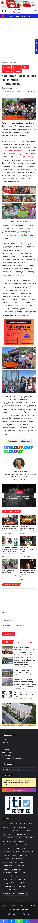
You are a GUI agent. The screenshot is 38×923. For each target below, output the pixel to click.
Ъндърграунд (8, 897)
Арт (18, 824)
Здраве (24, 845)
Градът (19, 838)
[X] (19, 480)
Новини (18, 71)
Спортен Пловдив (10, 886)
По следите (20, 879)
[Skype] (25, 447)
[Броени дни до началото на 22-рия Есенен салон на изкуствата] (7, 694)
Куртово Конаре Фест (18, 235)
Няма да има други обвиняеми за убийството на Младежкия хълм (24, 650)
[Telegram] (10, 451)
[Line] (20, 451)
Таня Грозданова (9, 88)
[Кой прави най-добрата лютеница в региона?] (10, 520)
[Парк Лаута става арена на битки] (10, 564)
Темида (7, 890)
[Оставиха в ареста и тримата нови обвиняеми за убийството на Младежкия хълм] (7, 660)
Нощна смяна (21, 865)
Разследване (8, 883)
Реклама (5, 743)
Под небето (20, 876)
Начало (5, 62)
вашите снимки (22, 897)
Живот (25, 67)
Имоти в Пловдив (9, 855)
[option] (19, 495)
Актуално (6, 67)
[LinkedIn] (10, 447)
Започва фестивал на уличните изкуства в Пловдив (27, 572)
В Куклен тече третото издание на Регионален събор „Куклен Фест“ (10, 549)
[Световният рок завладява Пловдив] (28, 520)
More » (24, 476)
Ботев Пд (7, 827)
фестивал (26, 441)
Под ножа (7, 879)
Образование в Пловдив (11, 869)
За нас (4, 739)
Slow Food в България (26, 157)
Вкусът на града (23, 831)
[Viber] (15, 451)
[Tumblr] (15, 447)
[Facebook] (5, 447)
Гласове (7, 838)
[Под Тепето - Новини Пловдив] (19, 11)
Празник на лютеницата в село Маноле (26, 549)
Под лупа (7, 876)
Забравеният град (10, 845)
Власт (6, 834)
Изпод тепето (27, 851)
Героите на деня (19, 834)
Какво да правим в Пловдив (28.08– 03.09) (20, 16)
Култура (20, 858)
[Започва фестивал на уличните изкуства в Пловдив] (28, 564)
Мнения (7, 862)
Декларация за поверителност (13, 758)
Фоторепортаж (23, 893)
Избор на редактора (11, 851)
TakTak (4, 746)
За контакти (6, 749)
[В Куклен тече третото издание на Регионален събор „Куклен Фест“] (10, 541)
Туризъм (18, 890)
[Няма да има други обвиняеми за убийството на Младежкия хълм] (7, 650)
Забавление (7, 71)
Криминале (8, 858)
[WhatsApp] (5, 451)
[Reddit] (20, 447)
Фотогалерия (8, 893)
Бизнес (28, 824)
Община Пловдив (10, 872)
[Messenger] (30, 447)
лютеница (13, 441)
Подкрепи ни (6, 755)
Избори (20, 848)
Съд (22, 886)
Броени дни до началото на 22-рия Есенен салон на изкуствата (25, 694)
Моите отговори (21, 862)
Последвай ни (20, 790)
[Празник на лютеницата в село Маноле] (28, 541)
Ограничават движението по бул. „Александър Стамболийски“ (19, 498)
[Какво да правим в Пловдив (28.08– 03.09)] (7, 673)
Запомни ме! (7, 621)
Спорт (20, 883)
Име (3, 612)
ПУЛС (23, 872)
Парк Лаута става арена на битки (8, 571)
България (12, 62)
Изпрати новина (7, 752)
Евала (30, 838)
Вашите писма (8, 831)
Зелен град (8, 848)
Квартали (24, 855)
